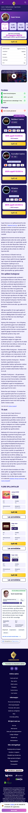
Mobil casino (14, 684)
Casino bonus (14, 690)
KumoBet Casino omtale (14, 161)
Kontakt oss (14, 737)
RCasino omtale (14, 196)
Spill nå (14, 41)
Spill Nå (14, 512)
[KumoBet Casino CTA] (6, 155)
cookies (12, 804)
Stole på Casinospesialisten (14, 731)
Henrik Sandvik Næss (16, 594)
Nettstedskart (14, 740)
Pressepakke (14, 764)
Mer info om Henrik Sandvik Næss (10, 636)
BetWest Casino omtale (14, 127)
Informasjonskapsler (14, 705)
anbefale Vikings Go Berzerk (17, 478)
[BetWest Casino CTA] (6, 121)
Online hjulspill (12, 406)
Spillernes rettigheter (14, 711)
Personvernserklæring (14, 702)
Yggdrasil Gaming (12, 225)
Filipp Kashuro (15, 641)
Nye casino (14, 681)
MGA (14, 714)
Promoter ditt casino (14, 708)
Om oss (14, 725)
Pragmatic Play (15, 557)
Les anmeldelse (14, 517)
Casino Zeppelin (5, 481)
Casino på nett (14, 678)
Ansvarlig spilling (14, 717)
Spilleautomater (9, 7)
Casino (2, 7)
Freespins (14, 687)
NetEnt (13, 494)
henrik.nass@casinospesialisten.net (12, 603)
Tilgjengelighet (14, 761)
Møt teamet (14, 728)
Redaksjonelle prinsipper (14, 749)
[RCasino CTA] (6, 190)
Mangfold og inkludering (14, 755)
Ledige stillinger (14, 734)
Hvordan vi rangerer (14, 752)
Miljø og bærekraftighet (14, 758)
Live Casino (14, 693)
